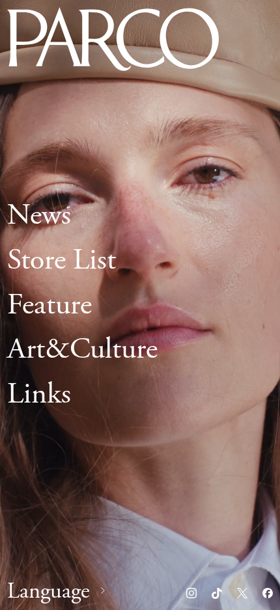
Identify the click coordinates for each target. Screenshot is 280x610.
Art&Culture (82, 349)
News (39, 215)
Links (39, 394)
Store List (61, 259)
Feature (49, 304)
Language (48, 591)
